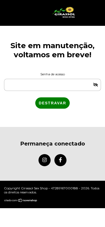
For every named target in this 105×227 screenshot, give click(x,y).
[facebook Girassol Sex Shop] (60, 160)
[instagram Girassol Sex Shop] (44, 160)
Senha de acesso (52, 74)
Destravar (52, 103)
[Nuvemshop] (21, 201)
